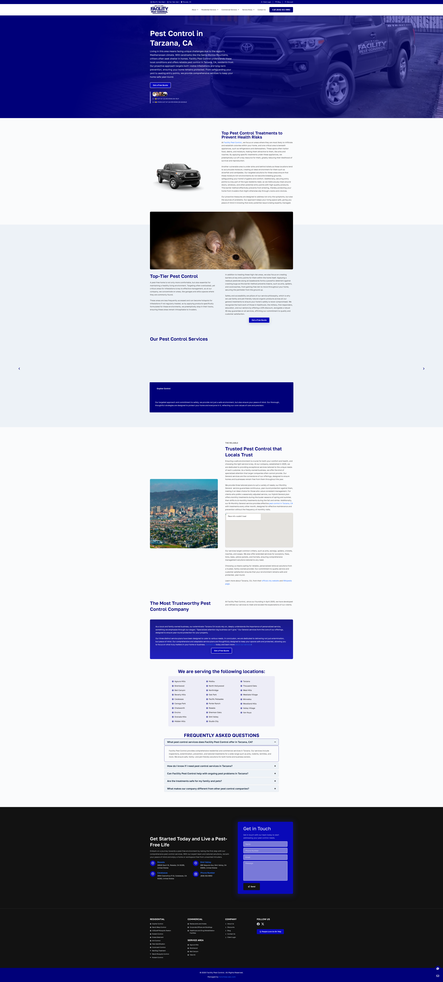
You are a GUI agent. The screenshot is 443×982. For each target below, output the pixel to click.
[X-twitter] (262, 924)
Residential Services (208, 10)
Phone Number (208, 873)
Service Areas (247, 10)
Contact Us (262, 10)
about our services (243, 644)
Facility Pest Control (233, 142)
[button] (19, 368)
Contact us (210, 644)
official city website (270, 581)
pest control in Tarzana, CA (281, 503)
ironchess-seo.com (227, 977)
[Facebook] (258, 924)
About (194, 10)
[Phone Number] (196, 874)
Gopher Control (164, 388)
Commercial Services (229, 10)
